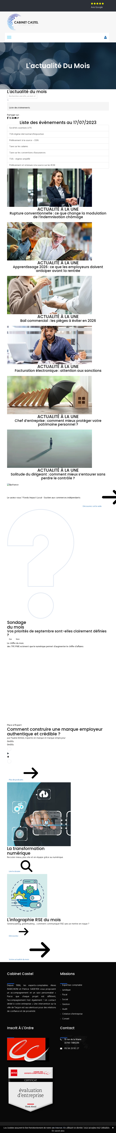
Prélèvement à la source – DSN (23, 140)
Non (18, 639)
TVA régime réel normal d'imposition (26, 134)
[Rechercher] (8, 100)
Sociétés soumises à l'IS (20, 128)
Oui (10, 639)
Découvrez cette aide (92, 506)
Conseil (65, 1019)
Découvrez (14, 936)
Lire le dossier (15, 871)
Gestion (66, 1004)
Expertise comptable (72, 985)
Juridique (66, 990)
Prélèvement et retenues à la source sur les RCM (32, 165)
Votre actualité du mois (19, 959)
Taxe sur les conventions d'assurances (27, 153)
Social (65, 999)
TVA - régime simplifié (19, 159)
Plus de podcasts (16, 779)
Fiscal (64, 994)
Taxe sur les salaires (18, 146)
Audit (64, 1009)
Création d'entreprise (72, 1014)
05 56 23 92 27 (71, 1048)
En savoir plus (58, 1131)
